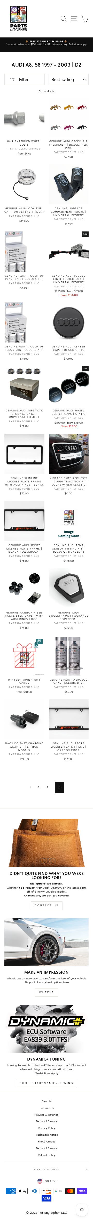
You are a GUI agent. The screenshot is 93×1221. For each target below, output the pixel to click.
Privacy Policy (46, 1128)
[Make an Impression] (46, 942)
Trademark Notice (46, 1135)
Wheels (46, 992)
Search (46, 1101)
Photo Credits (46, 1142)
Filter (23, 79)
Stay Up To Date (46, 1169)
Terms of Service (46, 1121)
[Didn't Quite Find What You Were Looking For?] (46, 843)
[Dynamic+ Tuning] (46, 1028)
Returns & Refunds (46, 1115)
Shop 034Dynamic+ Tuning (46, 1083)
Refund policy (46, 1155)
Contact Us (47, 905)
